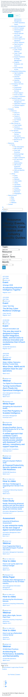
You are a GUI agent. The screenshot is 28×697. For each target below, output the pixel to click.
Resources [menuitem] (11, 143)
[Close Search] (2, 209)
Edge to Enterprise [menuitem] (19, 157)
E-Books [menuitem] (16, 188)
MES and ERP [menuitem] (18, 148)
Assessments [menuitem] (18, 87)
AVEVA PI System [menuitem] (19, 28)
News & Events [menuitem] (12, 195)
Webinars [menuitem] (16, 179)
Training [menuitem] (16, 107)
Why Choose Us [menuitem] (15, 123)
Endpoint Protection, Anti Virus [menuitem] (18, 64)
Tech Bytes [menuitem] (17, 184)
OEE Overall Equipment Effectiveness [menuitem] (18, 166)
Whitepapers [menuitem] (17, 186)
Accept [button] (10, 15)
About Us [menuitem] (14, 111)
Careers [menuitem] (16, 121)
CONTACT (4, 211)
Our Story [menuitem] (17, 114)
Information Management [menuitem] (18, 26)
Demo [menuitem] (16, 175)
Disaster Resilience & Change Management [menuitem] (19, 58)
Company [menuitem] (11, 109)
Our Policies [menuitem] (17, 120)
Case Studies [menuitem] (18, 125)
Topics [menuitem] (13, 145)
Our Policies (11, 674)
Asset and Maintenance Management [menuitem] (18, 19)
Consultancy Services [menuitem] (17, 84)
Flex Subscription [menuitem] (19, 146)
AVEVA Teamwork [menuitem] (19, 42)
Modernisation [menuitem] (18, 163)
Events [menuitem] (16, 177)
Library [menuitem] (13, 173)
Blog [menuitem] (12, 197)
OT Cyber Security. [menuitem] (16, 48)
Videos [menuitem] (16, 182)
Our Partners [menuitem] (14, 130)
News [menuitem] (12, 199)
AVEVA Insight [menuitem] (18, 37)
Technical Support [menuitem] (19, 105)
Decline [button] (17, 15)
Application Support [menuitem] (20, 103)
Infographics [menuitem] (17, 193)
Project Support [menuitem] (18, 93)
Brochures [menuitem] (17, 191)
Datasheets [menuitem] (17, 190)
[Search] (2, 207)
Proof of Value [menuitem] (18, 94)
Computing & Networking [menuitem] (18, 71)
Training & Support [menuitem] (16, 98)
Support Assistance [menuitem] (19, 96)
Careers (18, 674)
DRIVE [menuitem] (16, 85)
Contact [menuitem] (10, 204)
